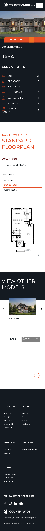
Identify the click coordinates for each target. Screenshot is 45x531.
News (24, 417)
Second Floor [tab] (10, 190)
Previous (4, 309)
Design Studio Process (30, 449)
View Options (9, 174)
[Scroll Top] (37, 376)
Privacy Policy (8, 518)
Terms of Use (18, 518)
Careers (25, 420)
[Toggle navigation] (39, 5)
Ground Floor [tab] (10, 185)
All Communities (9, 424)
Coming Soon (8, 417)
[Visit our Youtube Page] (21, 503)
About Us (25, 413)
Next (40, 309)
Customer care (9, 449)
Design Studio (8, 481)
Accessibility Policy (30, 518)
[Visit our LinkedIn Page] (15, 503)
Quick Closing (8, 420)
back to (14, 339)
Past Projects (8, 428)
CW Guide (7, 453)
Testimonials (26, 424)
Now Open (7, 413)
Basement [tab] (8, 180)
